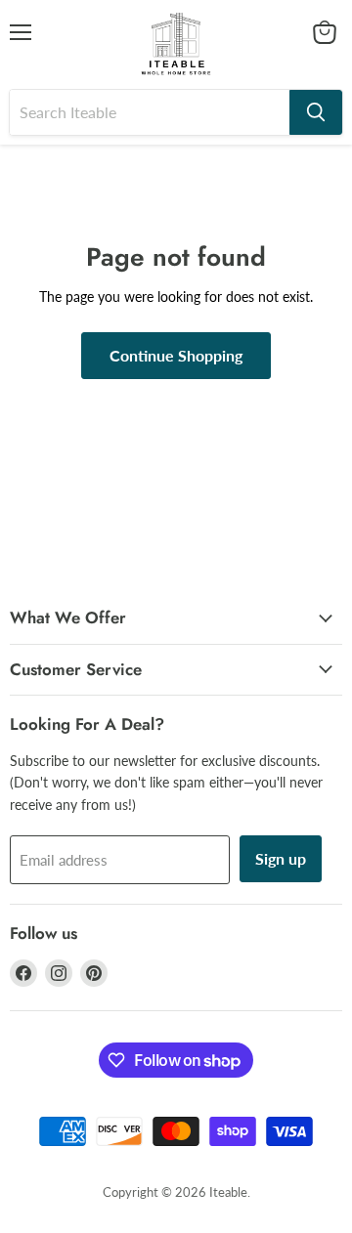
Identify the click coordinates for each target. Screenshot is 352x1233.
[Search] (315, 112)
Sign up (280, 858)
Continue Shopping (176, 355)
